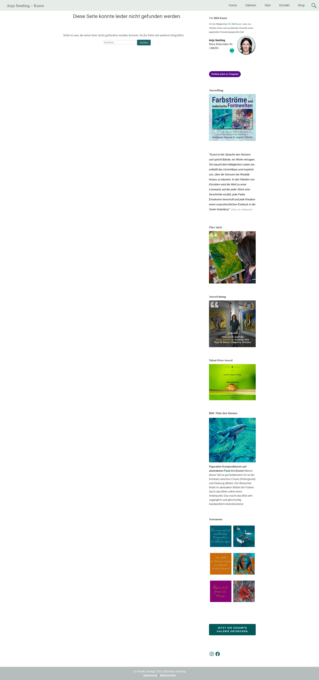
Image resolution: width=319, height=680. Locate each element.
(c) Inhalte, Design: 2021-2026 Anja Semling (160, 671)
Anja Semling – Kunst (25, 5)
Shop (301, 5)
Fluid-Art (229, 470)
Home (233, 5)
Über (268, 5)
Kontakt (284, 5)
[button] (220, 536)
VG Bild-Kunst (235, 24)
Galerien (250, 5)
